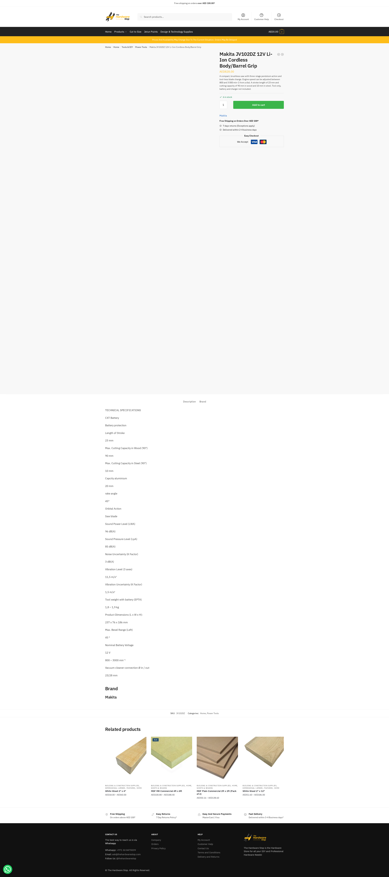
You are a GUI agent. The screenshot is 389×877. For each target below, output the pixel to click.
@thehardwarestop (126, 858)
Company (156, 839)
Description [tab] (189, 401)
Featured (131, 788)
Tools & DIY (127, 47)
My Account (243, 19)
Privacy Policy (158, 848)
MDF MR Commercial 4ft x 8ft (166, 791)
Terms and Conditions (209, 852)
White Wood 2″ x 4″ (115, 791)
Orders (155, 844)
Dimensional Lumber (115, 788)
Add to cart (258, 104)
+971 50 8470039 (126, 850)
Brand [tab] (202, 401)
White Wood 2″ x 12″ (254, 791)
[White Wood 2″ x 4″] (125, 760)
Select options (126, 804)
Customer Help (261, 19)
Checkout (279, 19)
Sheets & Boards (159, 788)
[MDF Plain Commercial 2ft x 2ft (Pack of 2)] (217, 760)
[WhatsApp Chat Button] (7, 869)
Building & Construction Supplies (122, 786)
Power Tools (141, 47)
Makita (223, 115)
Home (108, 47)
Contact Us (203, 848)
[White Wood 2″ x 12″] (263, 760)
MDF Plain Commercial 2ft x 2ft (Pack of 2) (216, 793)
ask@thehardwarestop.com (126, 854)
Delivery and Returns (208, 856)
